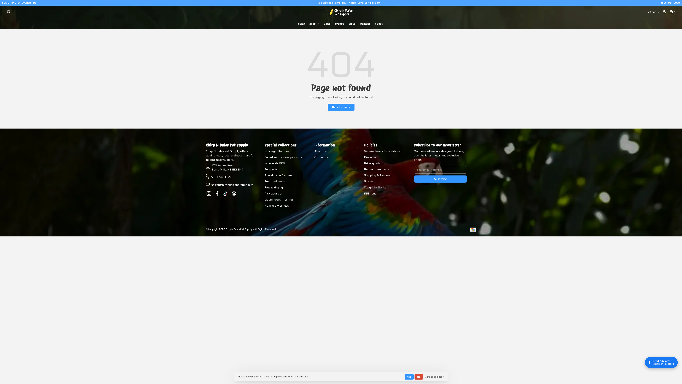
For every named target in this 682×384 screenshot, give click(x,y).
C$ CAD (652, 12)
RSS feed (370, 193)
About (379, 23)
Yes (409, 377)
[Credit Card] (473, 230)
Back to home (341, 107)
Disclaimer (371, 157)
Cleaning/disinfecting (279, 199)
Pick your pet (273, 193)
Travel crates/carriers (279, 175)
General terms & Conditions (382, 151)
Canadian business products (283, 157)
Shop (312, 23)
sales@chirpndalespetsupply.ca (232, 185)
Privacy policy (373, 163)
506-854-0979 (221, 177)
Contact (365, 23)
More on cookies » (434, 377)
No (418, 377)
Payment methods (376, 169)
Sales (327, 23)
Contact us (321, 157)
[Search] (9, 12)
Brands (339, 23)
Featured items (275, 181)
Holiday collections (277, 151)
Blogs (352, 23)
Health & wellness (277, 205)
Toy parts (271, 169)
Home (301, 23)
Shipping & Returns (377, 175)
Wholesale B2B (275, 163)
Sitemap (369, 181)
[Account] (665, 12)
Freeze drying (274, 187)
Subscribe (440, 179)
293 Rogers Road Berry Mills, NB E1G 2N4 (227, 167)
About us (320, 151)
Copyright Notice (375, 187)
